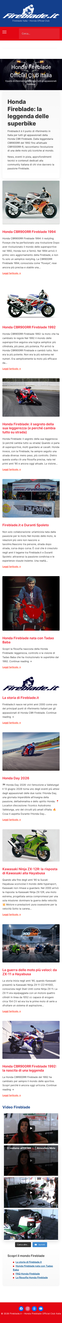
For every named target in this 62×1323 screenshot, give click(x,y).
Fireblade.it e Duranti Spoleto (25, 525)
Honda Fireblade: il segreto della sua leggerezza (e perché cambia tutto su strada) (29, 428)
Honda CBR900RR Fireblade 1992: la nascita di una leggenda (29, 1068)
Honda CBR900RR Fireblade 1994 (29, 232)
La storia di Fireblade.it (20, 698)
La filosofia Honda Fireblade (32, 1277)
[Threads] (34, 1308)
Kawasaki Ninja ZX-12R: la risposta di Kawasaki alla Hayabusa (29, 871)
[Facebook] (21, 1308)
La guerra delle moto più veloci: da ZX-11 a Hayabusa (29, 972)
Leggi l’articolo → (11, 273)
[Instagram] (27, 1308)
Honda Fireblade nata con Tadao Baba (28, 640)
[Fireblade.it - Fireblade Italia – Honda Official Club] (30, 11)
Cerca (54, 33)
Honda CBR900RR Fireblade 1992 (29, 327)
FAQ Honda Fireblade (28, 1273)
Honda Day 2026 (15, 778)
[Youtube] (41, 1308)
